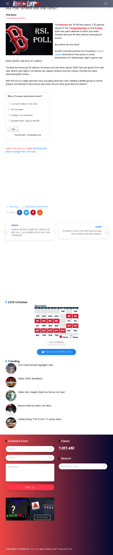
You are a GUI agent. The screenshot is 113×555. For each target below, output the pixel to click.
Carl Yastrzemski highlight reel (35, 365)
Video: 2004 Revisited (30, 378)
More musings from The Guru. (21, 151)
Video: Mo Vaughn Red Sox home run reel (41, 392)
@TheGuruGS (40, 148)
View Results (20, 135)
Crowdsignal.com (34, 135)
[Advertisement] (56, 179)
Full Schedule (56, 342)
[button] (19, 212)
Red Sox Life (32, 549)
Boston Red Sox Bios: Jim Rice (34, 405)
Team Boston (65, 549)
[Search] (105, 3)
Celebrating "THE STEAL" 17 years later (40, 419)
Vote (13, 129)
